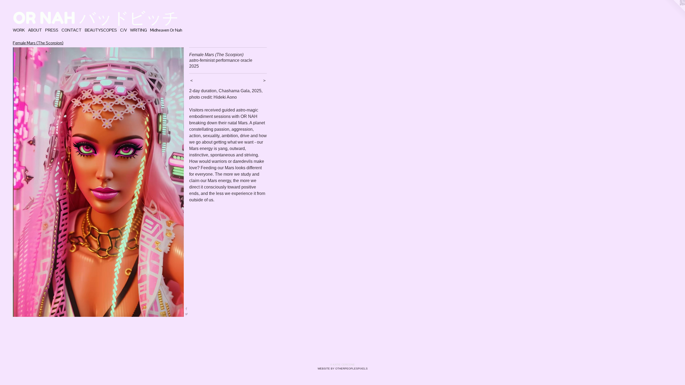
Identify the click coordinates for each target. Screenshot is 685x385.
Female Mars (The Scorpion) (38, 43)
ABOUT (35, 30)
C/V (123, 30)
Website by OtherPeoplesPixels (343, 368)
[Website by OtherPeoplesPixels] (674, 10)
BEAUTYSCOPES (101, 30)
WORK (19, 30)
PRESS (51, 30)
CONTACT (72, 30)
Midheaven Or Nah (166, 30)
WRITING (138, 30)
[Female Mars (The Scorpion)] (98, 182)
